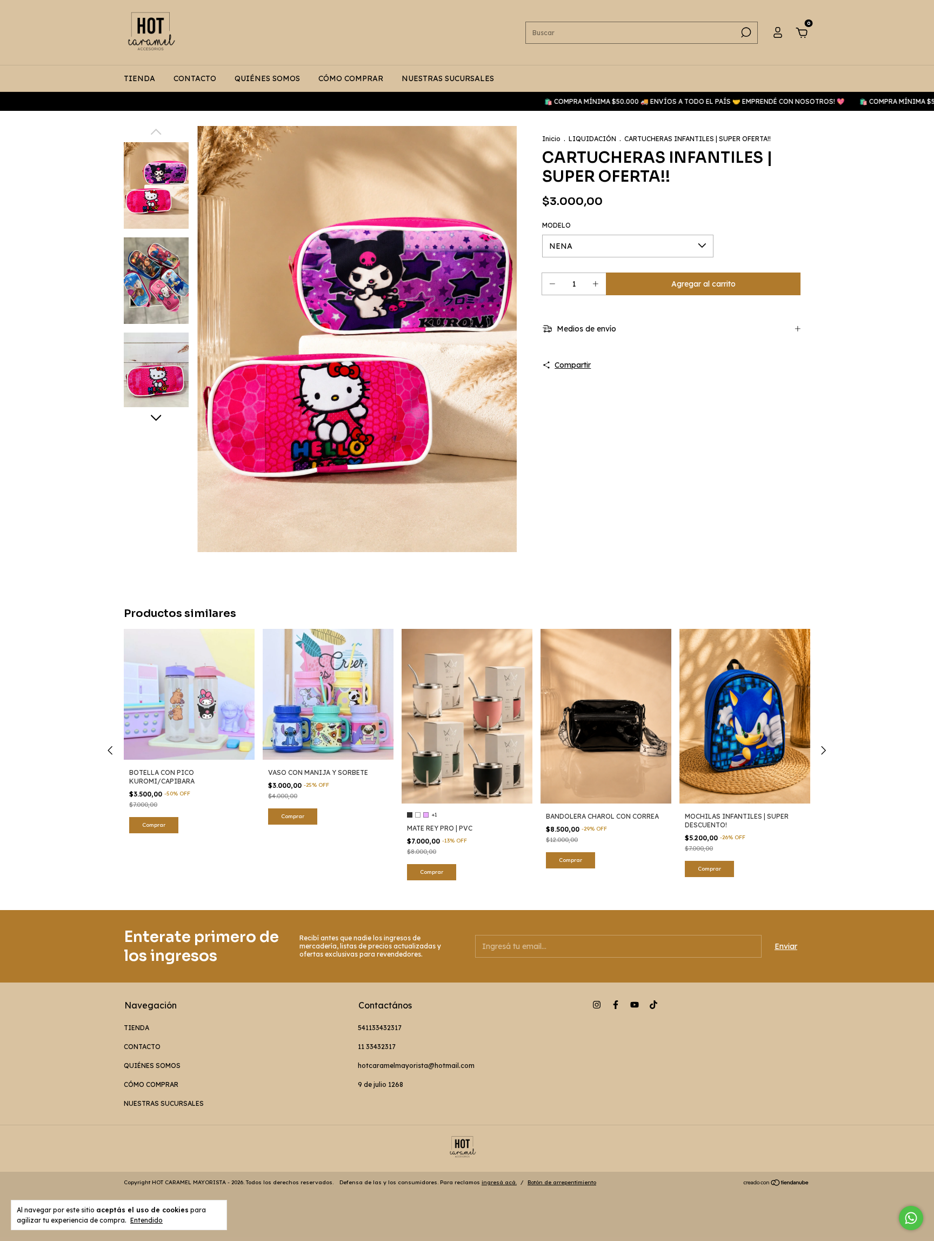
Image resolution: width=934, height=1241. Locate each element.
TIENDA (139, 78)
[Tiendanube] (776, 1184)
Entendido (146, 1220)
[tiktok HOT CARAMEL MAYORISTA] (653, 1004)
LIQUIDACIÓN (593, 139)
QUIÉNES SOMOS (267, 78)
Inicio (551, 139)
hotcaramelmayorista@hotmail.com (416, 1065)
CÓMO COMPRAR (350, 78)
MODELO (556, 225)
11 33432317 (377, 1047)
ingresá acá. (499, 1182)
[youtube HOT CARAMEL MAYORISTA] (634, 1004)
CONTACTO (195, 78)
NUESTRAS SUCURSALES (448, 78)
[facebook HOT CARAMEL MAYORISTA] (615, 1004)
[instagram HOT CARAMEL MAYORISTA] (596, 1004)
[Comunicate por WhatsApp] (911, 1218)
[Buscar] (745, 32)
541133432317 (380, 1028)
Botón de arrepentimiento (562, 1182)
